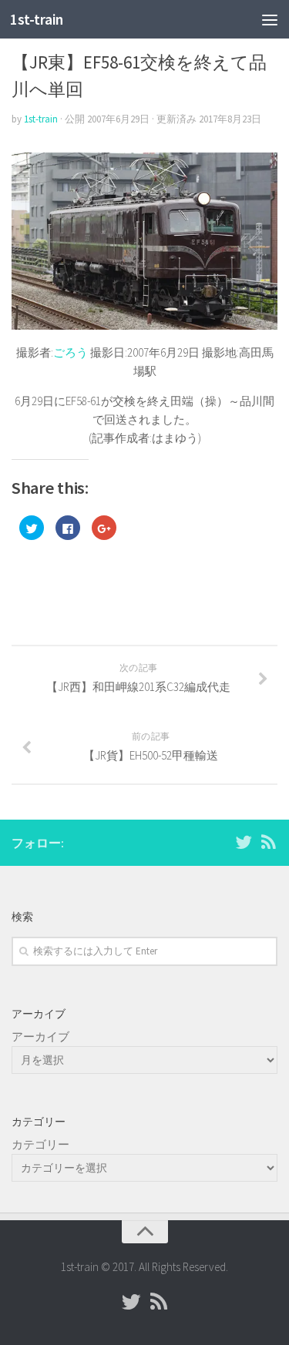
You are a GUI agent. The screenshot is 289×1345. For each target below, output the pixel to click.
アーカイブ (40, 1036)
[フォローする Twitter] (243, 842)
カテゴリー (40, 1144)
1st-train (36, 19)
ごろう (70, 352)
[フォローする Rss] (268, 842)
